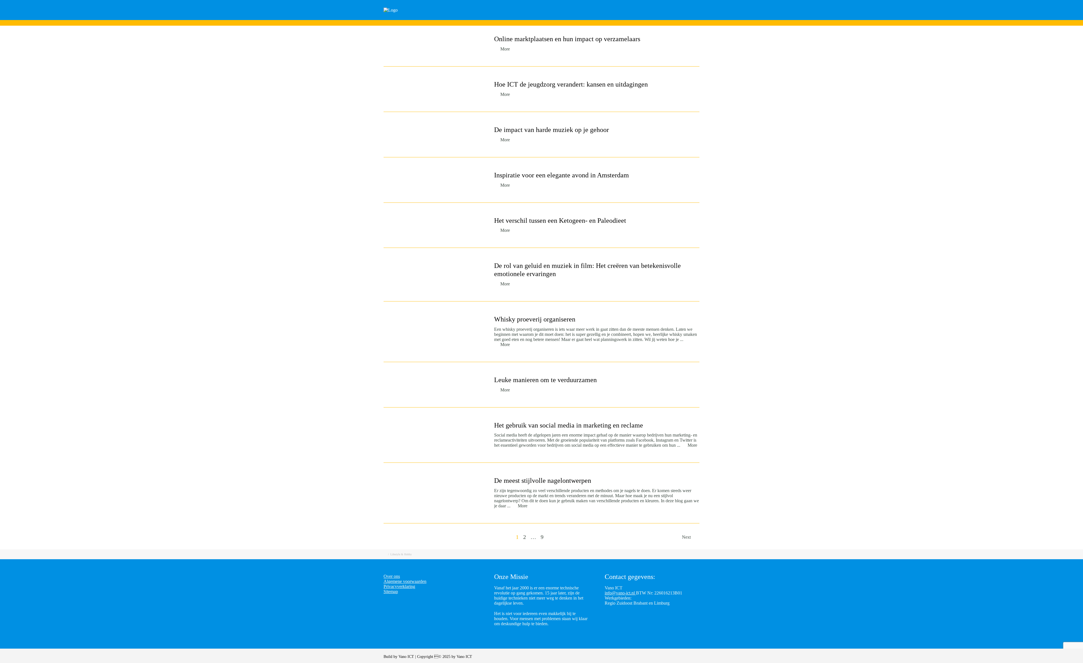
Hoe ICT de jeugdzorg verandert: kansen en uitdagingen (571, 84)
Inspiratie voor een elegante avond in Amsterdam (561, 175)
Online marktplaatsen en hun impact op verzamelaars (567, 39)
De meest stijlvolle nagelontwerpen (542, 480)
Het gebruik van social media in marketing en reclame (568, 425)
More (505, 49)
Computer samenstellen (559, 17)
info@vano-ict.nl (620, 593)
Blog (646, 17)
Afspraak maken (612, 17)
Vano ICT (407, 657)
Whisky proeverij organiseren (534, 319)
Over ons (702, 17)
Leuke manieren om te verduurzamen (545, 380)
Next (687, 537)
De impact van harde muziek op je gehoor (551, 129)
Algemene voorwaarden (405, 581)
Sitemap (391, 591)
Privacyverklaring (399, 586)
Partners (672, 17)
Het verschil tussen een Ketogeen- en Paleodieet (560, 220)
